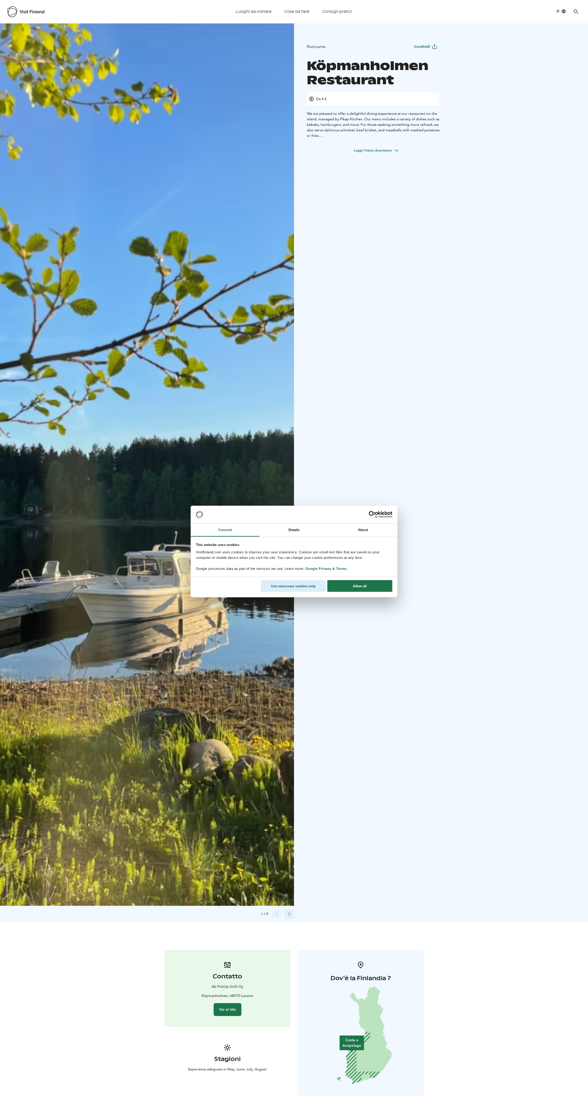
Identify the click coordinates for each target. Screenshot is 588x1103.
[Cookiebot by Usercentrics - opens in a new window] (372, 514)
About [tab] (363, 530)
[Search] (576, 11)
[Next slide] (289, 914)
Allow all (360, 586)
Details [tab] (294, 530)
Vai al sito (227, 1009)
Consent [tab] (225, 530)
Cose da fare (296, 11)
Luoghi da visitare (253, 11)
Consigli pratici (337, 11)
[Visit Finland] (25, 11)
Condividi (422, 46)
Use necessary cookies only (293, 586)
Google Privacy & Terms (326, 568)
